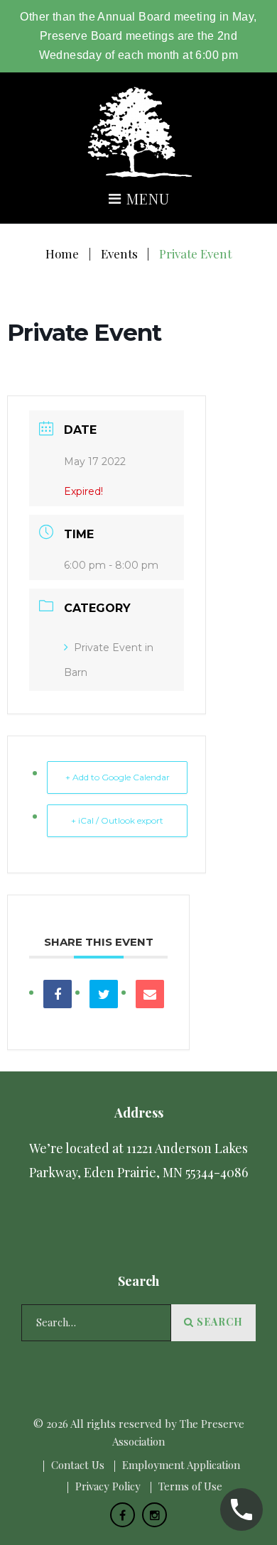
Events (119, 253)
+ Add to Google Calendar (117, 777)
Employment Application (181, 1465)
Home (62, 253)
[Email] (150, 994)
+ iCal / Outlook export (117, 820)
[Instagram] (154, 1514)
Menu (146, 200)
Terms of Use (190, 1486)
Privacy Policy (108, 1486)
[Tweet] (103, 994)
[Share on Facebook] (57, 994)
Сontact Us (77, 1465)
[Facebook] (122, 1514)
